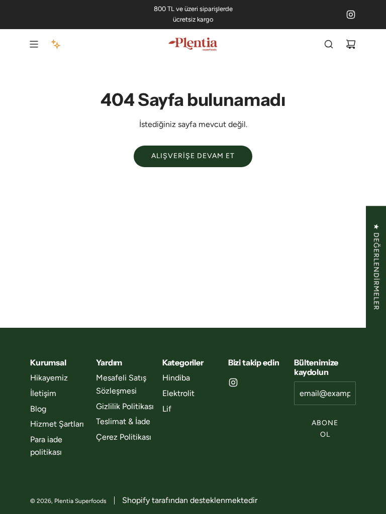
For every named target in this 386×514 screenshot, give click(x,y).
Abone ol (325, 428)
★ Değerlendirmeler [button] (376, 266)
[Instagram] (351, 15)
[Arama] (329, 44)
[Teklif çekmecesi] (56, 44)
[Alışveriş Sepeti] (351, 44)
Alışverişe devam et (193, 156)
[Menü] (34, 44)
